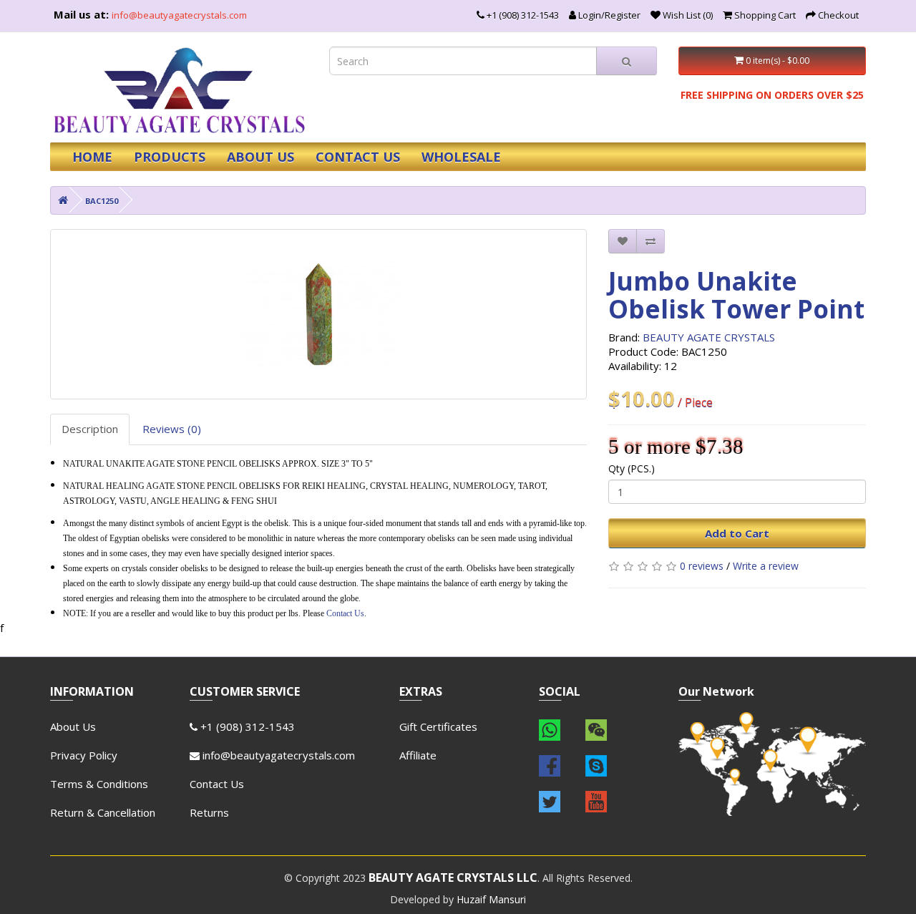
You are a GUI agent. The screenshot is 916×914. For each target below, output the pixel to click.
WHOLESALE (461, 156)
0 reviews (701, 566)
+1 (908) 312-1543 (246, 726)
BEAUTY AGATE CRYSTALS (709, 337)
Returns (209, 812)
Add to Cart (737, 533)
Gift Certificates (438, 726)
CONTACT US (358, 156)
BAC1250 (101, 200)
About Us (73, 726)
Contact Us (345, 613)
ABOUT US (260, 156)
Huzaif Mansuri (491, 899)
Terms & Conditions (99, 784)
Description (90, 429)
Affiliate (418, 755)
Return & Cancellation (102, 812)
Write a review (766, 566)
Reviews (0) (171, 429)
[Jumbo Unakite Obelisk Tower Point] (318, 314)
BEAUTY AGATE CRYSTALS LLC (453, 877)
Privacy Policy (83, 755)
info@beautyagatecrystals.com (179, 15)
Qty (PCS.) (631, 468)
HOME (92, 156)
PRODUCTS (169, 156)
